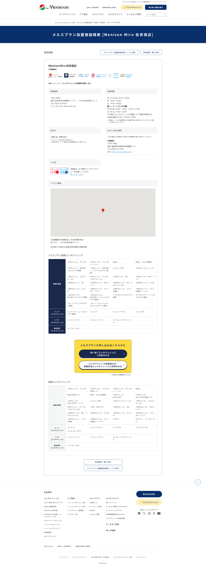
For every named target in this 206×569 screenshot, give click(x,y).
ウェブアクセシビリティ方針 (122, 557)
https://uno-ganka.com (122, 151)
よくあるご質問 (134, 14)
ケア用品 (83, 14)
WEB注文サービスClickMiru (116, 75)
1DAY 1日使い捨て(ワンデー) (53, 503)
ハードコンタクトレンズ (52, 528)
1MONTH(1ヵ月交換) (51, 510)
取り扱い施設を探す (155, 7)
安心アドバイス (111, 503)
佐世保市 (102, 22)
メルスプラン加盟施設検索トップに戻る (119, 52)
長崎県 (96, 22)
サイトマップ (63, 557)
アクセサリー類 (72, 514)
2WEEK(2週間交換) (50, 506)
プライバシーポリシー (79, 557)
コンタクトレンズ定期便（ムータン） (101, 75)
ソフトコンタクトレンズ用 (76, 503)
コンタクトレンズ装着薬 (75, 510)
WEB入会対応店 (86, 75)
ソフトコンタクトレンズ (52, 524)
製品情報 (48, 492)
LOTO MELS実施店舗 (129, 75)
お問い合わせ (48, 546)
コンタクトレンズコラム (114, 510)
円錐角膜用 (47, 532)
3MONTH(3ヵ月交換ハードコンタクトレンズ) (53, 515)
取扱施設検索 (149, 494)
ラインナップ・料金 (95, 506)
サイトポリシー (141, 557)
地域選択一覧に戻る (151, 52)
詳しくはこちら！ (77, 174)
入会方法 (92, 510)
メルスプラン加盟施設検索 (84, 22)
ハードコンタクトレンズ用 (76, 506)
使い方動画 (110, 530)
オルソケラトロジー (50, 536)
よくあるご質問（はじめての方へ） (117, 506)
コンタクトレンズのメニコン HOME (65, 22)
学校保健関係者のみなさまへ (115, 514)
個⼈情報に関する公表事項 (100, 557)
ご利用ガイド (93, 503)
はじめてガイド (115, 14)
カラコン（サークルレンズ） (53, 521)
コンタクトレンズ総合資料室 (115, 518)
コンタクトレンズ (67, 14)
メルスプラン (98, 14)
